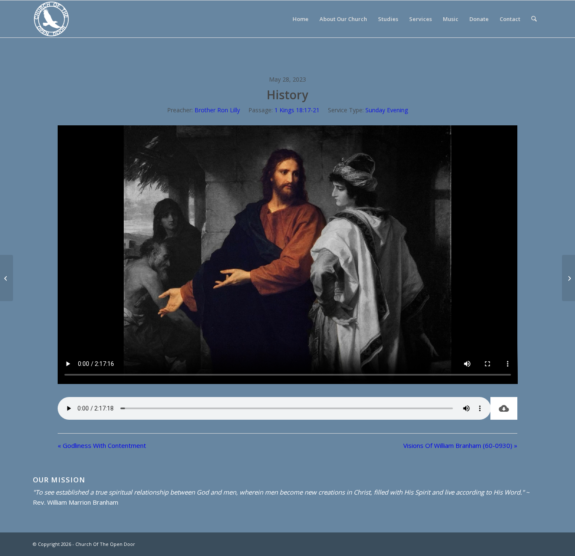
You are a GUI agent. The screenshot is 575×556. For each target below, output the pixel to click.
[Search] (534, 18)
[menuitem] (300, 18)
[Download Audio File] (503, 408)
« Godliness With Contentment (102, 445)
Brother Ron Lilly (217, 110)
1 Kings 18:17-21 (296, 110)
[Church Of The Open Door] (51, 18)
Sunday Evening (386, 110)
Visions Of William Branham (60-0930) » (460, 445)
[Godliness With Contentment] (6, 278)
